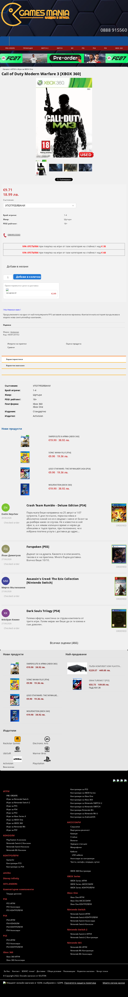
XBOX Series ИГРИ (78, 880)
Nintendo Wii (74, 942)
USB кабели (77, 855)
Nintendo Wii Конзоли (16, 850)
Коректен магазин (15, 365)
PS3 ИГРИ (10, 940)
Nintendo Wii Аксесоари (81, 954)
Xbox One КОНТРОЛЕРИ (81, 904)
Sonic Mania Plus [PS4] (60, 452)
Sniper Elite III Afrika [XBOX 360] (64, 436)
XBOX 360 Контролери (80, 871)
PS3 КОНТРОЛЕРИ (14, 947)
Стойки (73, 837)
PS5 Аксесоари (13, 907)
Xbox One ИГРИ (77, 897)
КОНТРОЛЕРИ (11, 855)
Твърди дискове (14, 893)
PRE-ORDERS (12, 795)
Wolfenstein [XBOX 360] (60, 485)
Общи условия (54, 971)
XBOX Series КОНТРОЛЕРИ (82, 887)
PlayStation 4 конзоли (16, 839)
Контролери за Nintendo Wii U (84, 813)
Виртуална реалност (80, 830)
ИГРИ (13, 69)
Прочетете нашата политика (80, 982)
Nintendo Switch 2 (77, 929)
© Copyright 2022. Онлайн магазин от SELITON (24, 975)
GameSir (10, 860)
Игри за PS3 (11, 813)
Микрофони (76, 847)
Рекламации (69, 971)
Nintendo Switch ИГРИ (80, 914)
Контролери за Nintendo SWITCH (85, 806)
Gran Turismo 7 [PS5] (99, 680)
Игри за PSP (11, 830)
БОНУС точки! (28, 971)
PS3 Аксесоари (13, 943)
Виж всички (8, 767)
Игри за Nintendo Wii (15, 826)
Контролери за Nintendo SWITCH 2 (86, 803)
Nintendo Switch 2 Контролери (84, 937)
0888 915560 (114, 30)
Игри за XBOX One (25, 69)
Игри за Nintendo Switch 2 (18, 802)
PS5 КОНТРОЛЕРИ (14, 910)
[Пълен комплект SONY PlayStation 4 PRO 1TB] (77, 668)
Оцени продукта (73, 343)
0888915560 (14, 235)
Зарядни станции (78, 844)
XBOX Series (73, 876)
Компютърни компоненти (18, 889)
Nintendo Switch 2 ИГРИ (81, 934)
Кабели (73, 851)
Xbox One (72, 892)
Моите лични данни (114, 982)
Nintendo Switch (76, 909)
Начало (6, 69)
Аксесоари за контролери (82, 858)
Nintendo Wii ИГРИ (78, 947)
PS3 (5, 935)
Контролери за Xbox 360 (81, 799)
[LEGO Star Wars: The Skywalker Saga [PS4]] (25, 473)
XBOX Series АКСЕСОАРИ (81, 884)
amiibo (7, 872)
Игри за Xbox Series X (16, 816)
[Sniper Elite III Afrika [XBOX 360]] (25, 441)
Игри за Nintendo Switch (17, 799)
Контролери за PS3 (79, 789)
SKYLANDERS (10, 883)
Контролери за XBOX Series (83, 792)
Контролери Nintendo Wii (82, 810)
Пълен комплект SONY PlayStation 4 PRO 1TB (105, 666)
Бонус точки (102, 971)
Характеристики (14, 359)
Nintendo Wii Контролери (82, 950)
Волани (74, 840)
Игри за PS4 (11, 809)
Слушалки (75, 826)
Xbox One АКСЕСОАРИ (80, 900)
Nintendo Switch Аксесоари (82, 920)
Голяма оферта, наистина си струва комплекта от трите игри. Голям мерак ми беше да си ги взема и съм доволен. (56, 621)
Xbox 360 (8, 952)
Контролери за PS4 (15, 866)
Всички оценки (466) (64, 643)
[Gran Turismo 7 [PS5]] (77, 684)
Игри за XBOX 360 (14, 823)
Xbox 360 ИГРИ (13, 956)
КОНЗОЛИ (9, 835)
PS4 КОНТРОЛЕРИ (14, 927)
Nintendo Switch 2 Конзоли (18, 843)
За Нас (7, 971)
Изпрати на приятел (17, 343)
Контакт (16, 971)
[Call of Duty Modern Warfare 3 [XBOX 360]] (64, 156)
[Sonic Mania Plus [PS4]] (25, 457)
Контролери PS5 (14, 863)
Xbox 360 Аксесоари (15, 960)
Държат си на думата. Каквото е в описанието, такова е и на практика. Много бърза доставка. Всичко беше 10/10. (54, 557)
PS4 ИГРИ (10, 920)
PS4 (5, 915)
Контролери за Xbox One (81, 796)
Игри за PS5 (11, 806)
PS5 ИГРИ (10, 903)
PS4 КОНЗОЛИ (12, 923)
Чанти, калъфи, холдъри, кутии (85, 862)
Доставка (41, 971)
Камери (74, 833)
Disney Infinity (11, 878)
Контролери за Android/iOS (82, 817)
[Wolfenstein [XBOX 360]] (25, 489)
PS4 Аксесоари (13, 930)
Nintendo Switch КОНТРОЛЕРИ (84, 917)
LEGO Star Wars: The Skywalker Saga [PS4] (70, 468)
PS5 (5, 899)
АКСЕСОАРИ (74, 822)
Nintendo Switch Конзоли (17, 846)
